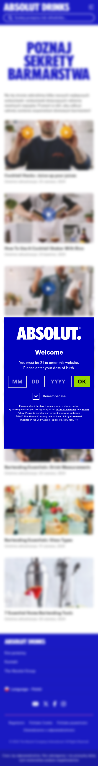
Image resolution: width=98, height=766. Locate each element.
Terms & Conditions (66, 409)
